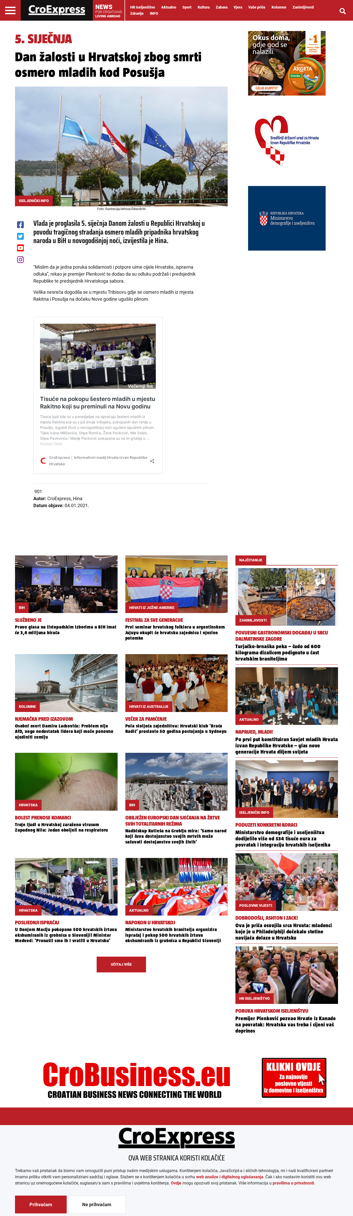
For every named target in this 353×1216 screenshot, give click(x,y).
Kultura (204, 7)
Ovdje (176, 1183)
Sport (186, 7)
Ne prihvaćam (96, 1204)
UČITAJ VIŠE (121, 964)
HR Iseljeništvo (142, 7)
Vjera (238, 7)
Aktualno (168, 7)
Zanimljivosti (303, 7)
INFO (154, 13)
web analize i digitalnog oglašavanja (229, 1176)
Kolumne (279, 7)
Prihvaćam (40, 1204)
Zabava (221, 7)
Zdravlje (137, 13)
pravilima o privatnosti (293, 1183)
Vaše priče (256, 7)
